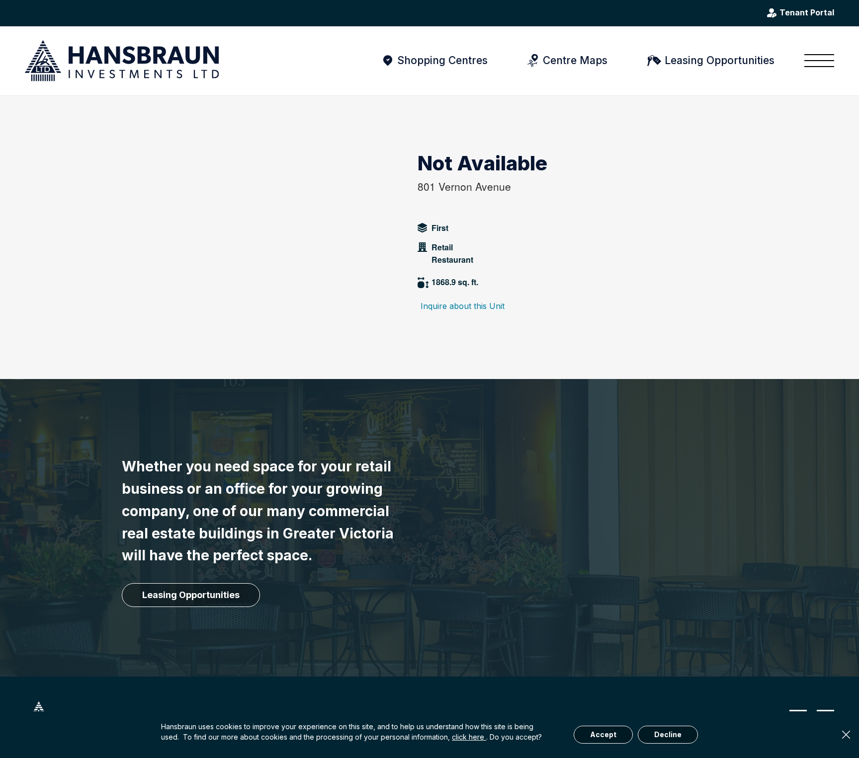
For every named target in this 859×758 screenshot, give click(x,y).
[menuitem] (816, 60)
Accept (603, 734)
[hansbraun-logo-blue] (122, 60)
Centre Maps (575, 60)
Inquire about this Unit (463, 306)
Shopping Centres (442, 60)
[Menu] (816, 60)
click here (469, 737)
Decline (668, 734)
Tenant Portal (806, 12)
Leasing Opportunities (719, 60)
